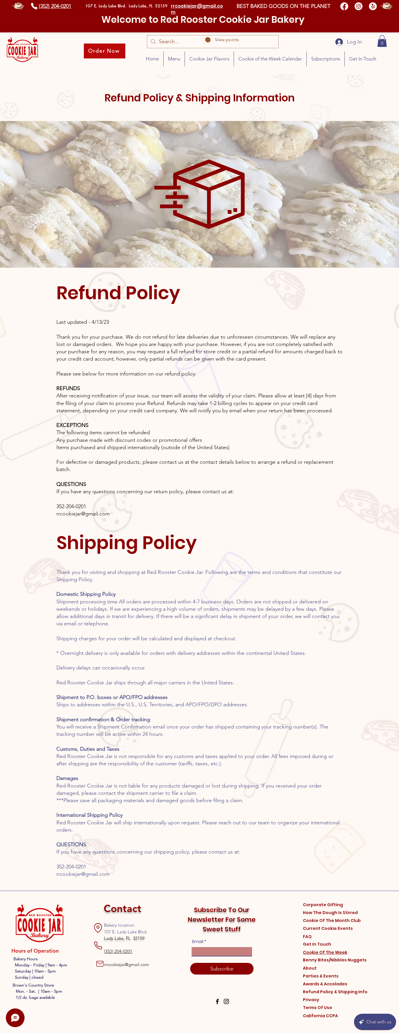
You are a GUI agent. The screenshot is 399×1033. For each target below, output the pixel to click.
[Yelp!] (373, 6)
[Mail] (100, 963)
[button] (382, 41)
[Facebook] (344, 6)
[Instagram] (358, 6)
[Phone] (34, 6)
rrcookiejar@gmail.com (83, 514)
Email (197, 941)
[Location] (98, 928)
